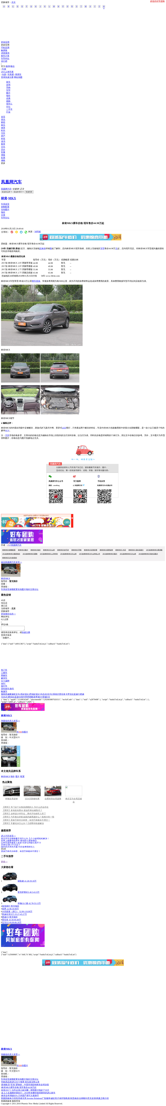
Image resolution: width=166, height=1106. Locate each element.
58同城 (37, 231)
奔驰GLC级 (23, 903)
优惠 (8, 98)
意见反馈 (92, 1098)
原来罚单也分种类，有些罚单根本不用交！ (20, 851)
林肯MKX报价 (36, 550)
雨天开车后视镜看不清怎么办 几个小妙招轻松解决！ (25, 838)
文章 (3, 215)
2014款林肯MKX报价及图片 (148, 554)
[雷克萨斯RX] (10, 892)
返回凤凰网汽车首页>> (11, 562)
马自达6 (44, 694)
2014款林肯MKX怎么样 (68, 554)
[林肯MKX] (10, 576)
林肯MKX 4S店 (120, 550)
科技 (3, 139)
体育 (3, 128)
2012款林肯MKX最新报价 (11, 554)
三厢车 (4, 673)
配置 (22, 776)
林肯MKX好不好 (63, 550)
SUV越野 (5, 681)
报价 (8, 96)
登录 (3, 77)
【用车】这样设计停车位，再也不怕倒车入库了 (24, 814)
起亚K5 (37, 694)
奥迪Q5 (5, 917)
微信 (12, 66)
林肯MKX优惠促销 (106, 550)
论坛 (8, 106)
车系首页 (5, 204)
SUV (7, 430)
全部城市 (104, 6)
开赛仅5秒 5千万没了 (10, 845)
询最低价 (5, 721)
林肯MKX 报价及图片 (136, 550)
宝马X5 (5, 922)
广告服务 (46, 1098)
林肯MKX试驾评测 (90, 550)
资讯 (3, 119)
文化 (3, 147)
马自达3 (4, 697)
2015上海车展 (7, 72)
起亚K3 (26, 694)
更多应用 (5, 42)
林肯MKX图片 (23, 550)
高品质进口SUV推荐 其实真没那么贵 (22, 1082)
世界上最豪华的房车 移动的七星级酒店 (19, 840)
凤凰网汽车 (11, 181)
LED (64, 428)
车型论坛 (5, 218)
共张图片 (22, 732)
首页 (3, 117)
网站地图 (18, 77)
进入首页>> (14, 721)
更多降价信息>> (8, 614)
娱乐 (3, 125)
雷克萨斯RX (23, 892)
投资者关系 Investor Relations (29, 1098)
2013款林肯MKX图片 (110, 554)
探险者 (21, 881)
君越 (82, 694)
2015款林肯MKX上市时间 (49, 554)
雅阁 (3, 694)
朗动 (10, 697)
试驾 (8, 85)
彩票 (3, 158)
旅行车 (4, 686)
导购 (8, 87)
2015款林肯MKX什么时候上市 (89, 554)
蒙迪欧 (12, 694)
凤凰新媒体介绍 (8, 1098)
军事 (3, 152)
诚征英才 (55, 1098)
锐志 (57, 694)
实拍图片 (5, 209)
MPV (3, 683)
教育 (3, 144)
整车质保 (36, 281)
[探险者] (10, 881)
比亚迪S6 (16, 697)
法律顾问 (83, 1098)
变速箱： (5, 587)
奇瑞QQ (39, 697)
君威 (7, 694)
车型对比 (5, 58)
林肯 (4, 198)
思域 (32, 694)
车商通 (11, 74)
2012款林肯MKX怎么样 (128, 554)
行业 (8, 112)
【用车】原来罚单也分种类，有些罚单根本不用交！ (26, 820)
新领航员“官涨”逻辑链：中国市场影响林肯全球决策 (25, 1085)
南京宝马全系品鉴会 (73, 800)
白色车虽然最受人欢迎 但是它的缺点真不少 (21, 843)
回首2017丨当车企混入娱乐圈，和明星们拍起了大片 (25, 1090)
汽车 (3, 133)
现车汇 (9, 104)
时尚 (3, 130)
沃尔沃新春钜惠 (32, 799)
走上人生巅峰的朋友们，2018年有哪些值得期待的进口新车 (28, 1093)
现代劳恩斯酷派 (28, 697)
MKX (12, 198)
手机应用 (5, 47)
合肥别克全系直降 (53, 799)
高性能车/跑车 (7, 689)
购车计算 (5, 56)
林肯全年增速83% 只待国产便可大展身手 (20, 1095)
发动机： (5, 740)
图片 (8, 93)
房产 (3, 136)
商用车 (18, 74)
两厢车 (4, 675)
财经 (3, 122)
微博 (8, 66)
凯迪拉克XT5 (8, 914)
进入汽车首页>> (8, 836)
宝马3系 (19, 694)
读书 (3, 141)
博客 (3, 155)
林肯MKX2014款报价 (9, 558)
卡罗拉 (68, 694)
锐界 (4, 909)
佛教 (3, 160)
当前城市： (6, 608)
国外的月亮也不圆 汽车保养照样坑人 (18, 847)
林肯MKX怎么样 (49, 550)
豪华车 (4, 678)
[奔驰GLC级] (10, 903)
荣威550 (46, 697)
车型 (8, 90)
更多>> (4, 862)
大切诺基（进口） (10, 911)
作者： (4, 545)
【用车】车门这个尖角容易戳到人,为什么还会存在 (25, 807)
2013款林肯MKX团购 (30, 554)
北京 (13, 2)
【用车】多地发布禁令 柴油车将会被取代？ (22, 810)
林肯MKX (5, 578)
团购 (8, 101)
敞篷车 (4, 691)
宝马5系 (51, 694)
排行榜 (4, 61)
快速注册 (9, 77)
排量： (4, 584)
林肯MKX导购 (76, 550)
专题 (4, 74)
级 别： (5, 737)
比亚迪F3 (76, 694)
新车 (8, 82)
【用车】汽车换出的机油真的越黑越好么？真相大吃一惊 (28, 817)
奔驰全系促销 (11, 799)
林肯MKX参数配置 (8, 550)
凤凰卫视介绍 (102, 1098)
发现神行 (6, 906)
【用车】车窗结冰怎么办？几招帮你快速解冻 (23, 823)
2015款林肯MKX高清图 (154, 550)
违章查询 (5, 53)
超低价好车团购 (157, 1)
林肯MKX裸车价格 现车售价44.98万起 (18, 1087)
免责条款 (74, 1098)
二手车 (9, 109)
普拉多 (62, 694)
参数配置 (5, 207)
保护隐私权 (64, 1098)
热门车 (4, 670)
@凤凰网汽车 (15, 545)
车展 (4, 69)
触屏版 (4, 50)
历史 (3, 149)
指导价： (5, 735)
